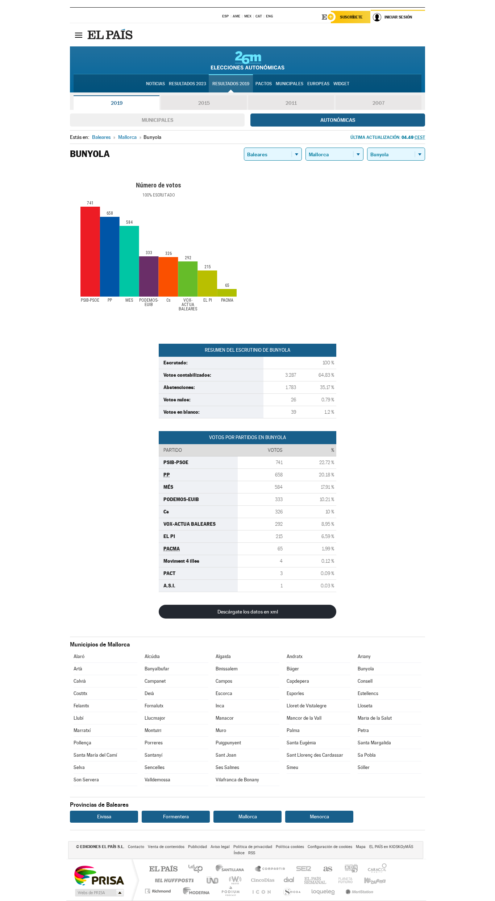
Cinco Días (261, 880)
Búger (293, 668)
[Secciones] (78, 35)
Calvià (80, 681)
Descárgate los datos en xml (247, 612)
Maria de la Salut (375, 718)
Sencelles (155, 767)
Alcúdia (152, 656)
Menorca (319, 816)
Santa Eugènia (301, 742)
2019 (116, 103)
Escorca (224, 693)
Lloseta (365, 705)
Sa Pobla (367, 755)
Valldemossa (157, 779)
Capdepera (298, 681)
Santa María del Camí (95, 755)
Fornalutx (154, 705)
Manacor (225, 718)
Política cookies (290, 846)
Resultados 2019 (230, 83)
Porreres (154, 742)
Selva (79, 767)
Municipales (157, 120)
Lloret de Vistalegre (306, 705)
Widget (341, 83)
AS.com (324, 869)
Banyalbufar (157, 668)
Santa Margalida (374, 742)
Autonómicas (337, 120)
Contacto (136, 846)
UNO (213, 880)
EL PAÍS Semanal (315, 880)
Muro (221, 730)
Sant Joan (226, 755)
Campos (224, 681)
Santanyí (153, 755)
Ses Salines (227, 767)
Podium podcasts (230, 891)
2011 (291, 103)
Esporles (295, 693)
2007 (378, 103)
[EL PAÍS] (110, 35)
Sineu (292, 767)
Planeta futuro (342, 880)
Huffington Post (172, 880)
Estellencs (368, 693)
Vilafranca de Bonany (237, 779)
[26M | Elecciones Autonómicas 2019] (247, 60)
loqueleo (323, 891)
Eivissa (104, 816)
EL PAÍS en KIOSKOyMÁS (391, 846)
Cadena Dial (289, 880)
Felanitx (81, 705)
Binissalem (227, 668)
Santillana (232, 869)
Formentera (176, 816)
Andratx (295, 656)
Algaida (223, 656)
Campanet (155, 681)
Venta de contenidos (166, 846)
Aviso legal (220, 846)
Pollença (82, 742)
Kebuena (368, 880)
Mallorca (247, 816)
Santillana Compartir (270, 869)
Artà (78, 668)
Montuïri (153, 730)
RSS (251, 853)
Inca (220, 705)
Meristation (358, 891)
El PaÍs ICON (261, 891)
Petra (363, 730)
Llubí (78, 718)
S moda (291, 891)
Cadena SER (301, 869)
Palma (293, 730)
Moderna (194, 891)
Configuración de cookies (330, 846)
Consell (365, 681)
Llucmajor (155, 718)
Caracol (375, 869)
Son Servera (86, 779)
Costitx (80, 693)
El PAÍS (163, 869)
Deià (149, 693)
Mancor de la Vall (304, 718)
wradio (234, 880)
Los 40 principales (198, 869)
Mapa (361, 846)
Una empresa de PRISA (99, 875)
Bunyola (366, 668)
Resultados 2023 (187, 83)
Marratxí (82, 730)
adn (348, 869)
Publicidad (197, 846)
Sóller (364, 767)
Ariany (364, 656)
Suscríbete (351, 17)
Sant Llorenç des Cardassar (315, 755)
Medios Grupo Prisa (99, 892)
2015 (204, 103)
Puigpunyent (228, 742)
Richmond (158, 891)
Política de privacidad (252, 846)
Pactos (263, 83)
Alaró (79, 656)
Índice (239, 853)
